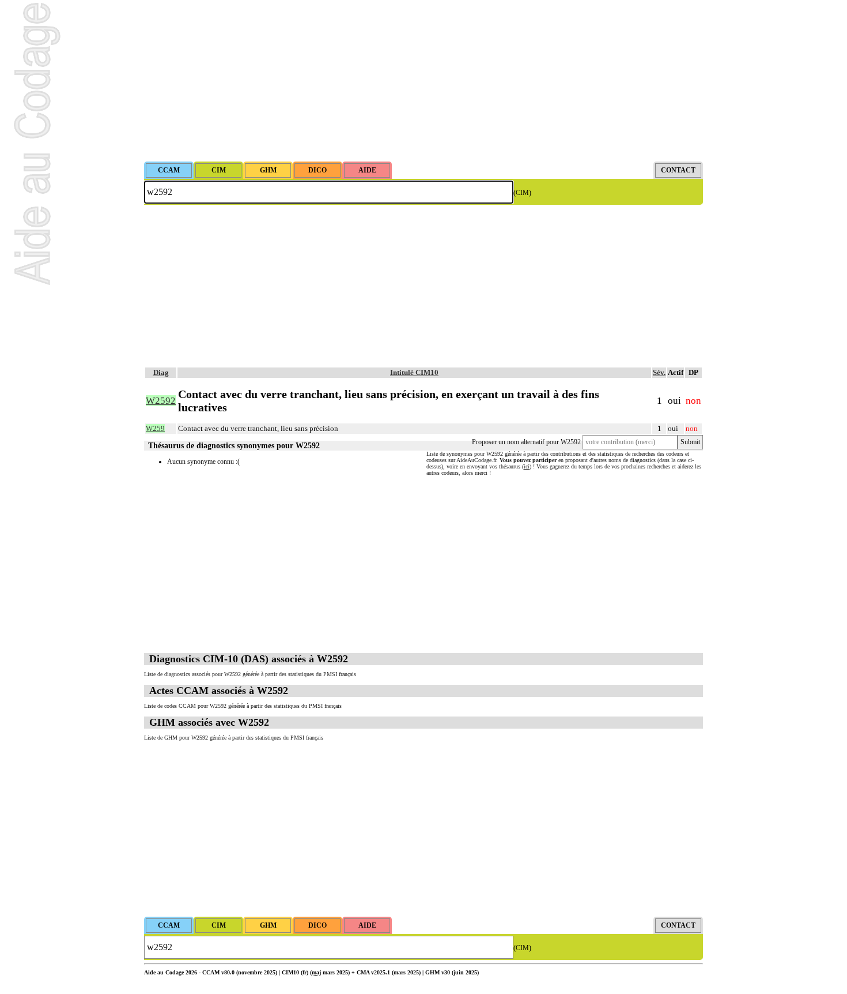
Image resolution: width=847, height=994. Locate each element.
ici (527, 466)
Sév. (659, 372)
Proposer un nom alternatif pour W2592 (526, 442)
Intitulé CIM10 (414, 372)
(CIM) (522, 193)
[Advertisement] (423, 81)
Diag (161, 372)
